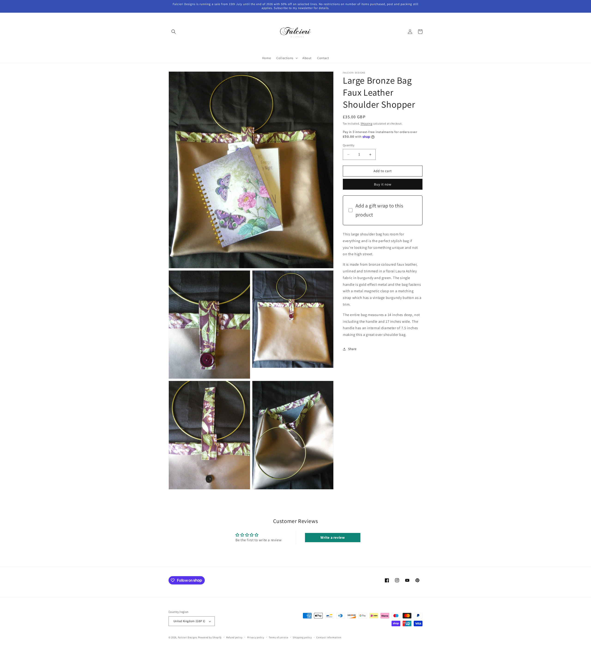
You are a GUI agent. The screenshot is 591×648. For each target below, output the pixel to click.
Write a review (332, 537)
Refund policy (234, 637)
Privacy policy (255, 637)
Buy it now (383, 184)
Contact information (328, 637)
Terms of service (278, 637)
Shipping (366, 123)
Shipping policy (302, 637)
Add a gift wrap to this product (379, 210)
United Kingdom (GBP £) (189, 621)
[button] (174, 32)
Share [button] (352, 349)
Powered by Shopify (210, 637)
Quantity (348, 145)
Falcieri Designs (187, 637)
